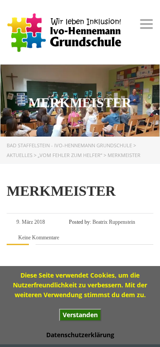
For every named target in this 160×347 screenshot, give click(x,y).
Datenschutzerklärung (80, 335)
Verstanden (80, 315)
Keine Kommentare (38, 237)
